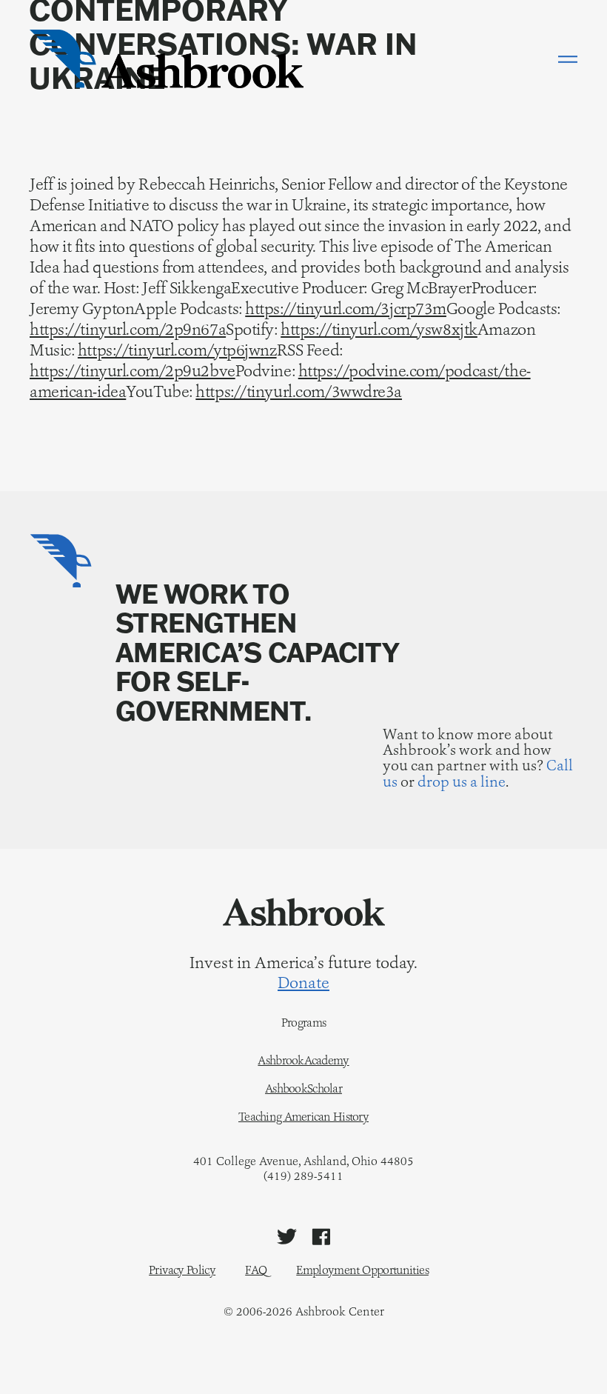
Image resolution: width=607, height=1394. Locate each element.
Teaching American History (303, 1117)
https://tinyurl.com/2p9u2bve (132, 370)
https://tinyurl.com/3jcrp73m (345, 308)
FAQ (255, 1270)
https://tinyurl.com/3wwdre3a (298, 391)
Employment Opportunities (362, 1270)
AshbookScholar (303, 1088)
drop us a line (461, 781)
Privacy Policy (182, 1270)
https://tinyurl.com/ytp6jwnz (177, 350)
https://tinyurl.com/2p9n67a (128, 329)
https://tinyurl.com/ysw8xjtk (379, 329)
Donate (303, 983)
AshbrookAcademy (303, 1060)
